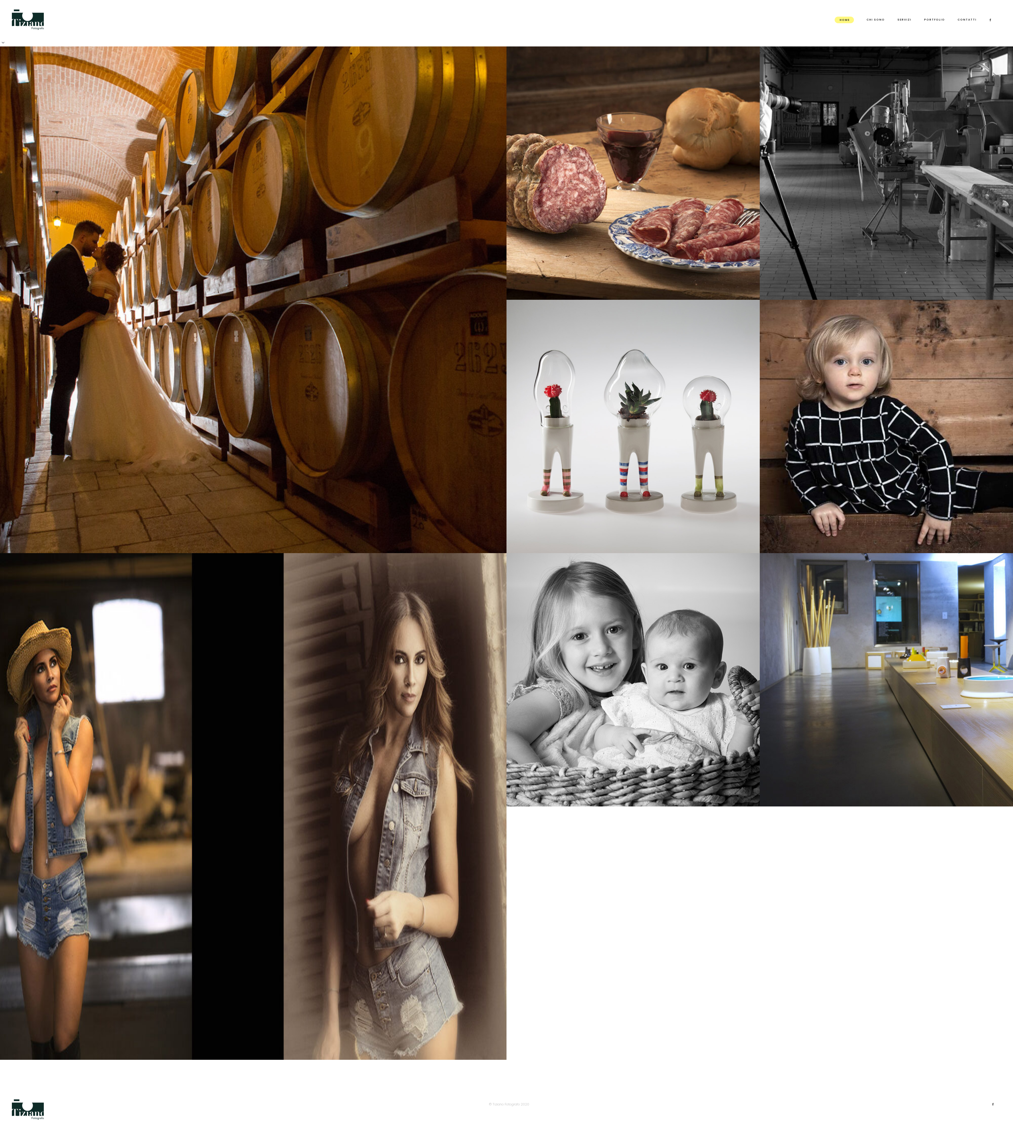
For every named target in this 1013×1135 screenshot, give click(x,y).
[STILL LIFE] (633, 426)
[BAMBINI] (886, 426)
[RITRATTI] (253, 806)
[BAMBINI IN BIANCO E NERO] (633, 679)
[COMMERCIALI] (886, 173)
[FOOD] (633, 173)
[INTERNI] (886, 679)
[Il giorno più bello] (253, 299)
